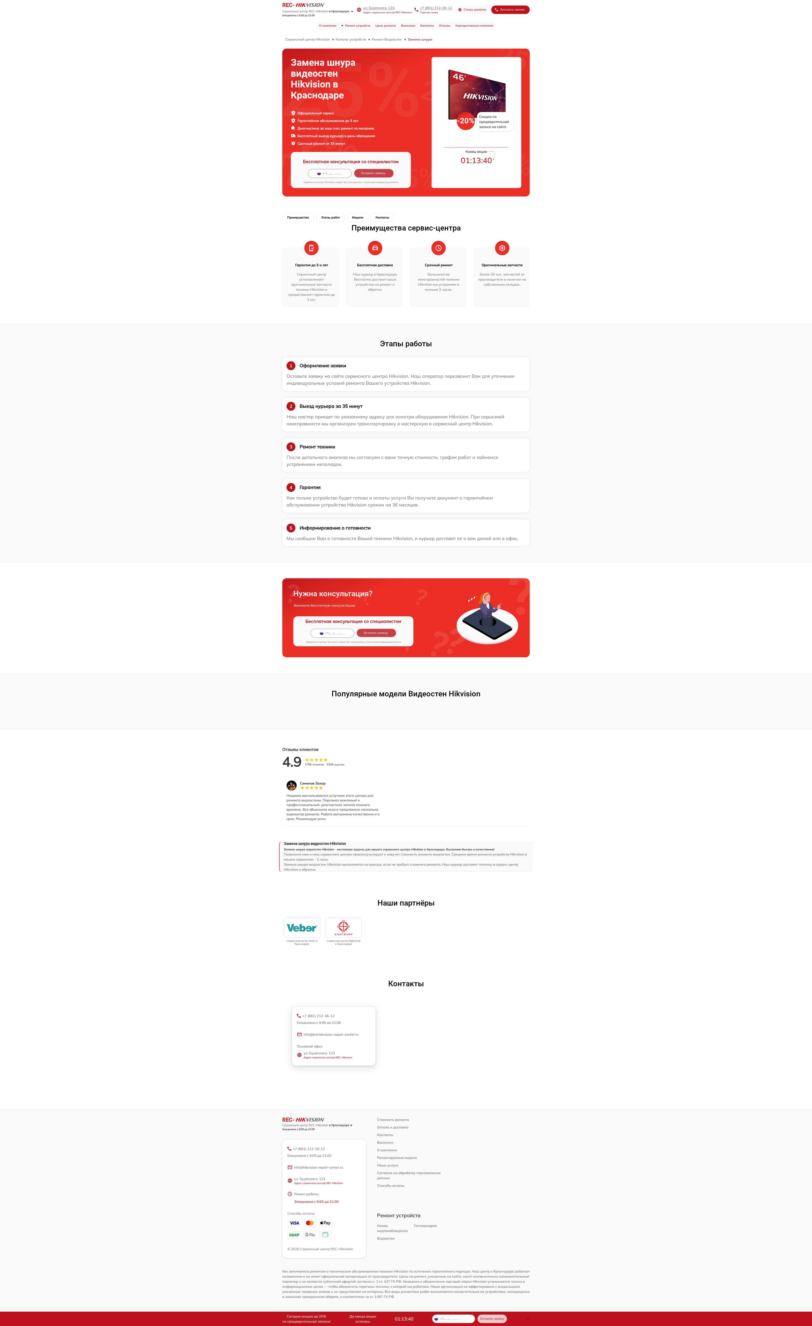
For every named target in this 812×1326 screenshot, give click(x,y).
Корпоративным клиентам (474, 25)
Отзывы (444, 25)
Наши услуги (387, 1165)
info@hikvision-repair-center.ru (318, 1167)
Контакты (427, 25)
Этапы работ (330, 217)
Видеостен (386, 1238)
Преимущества (298, 217)
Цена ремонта (385, 25)
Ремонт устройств (357, 25)
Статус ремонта (475, 9)
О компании (327, 25)
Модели (357, 217)
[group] (302, 932)
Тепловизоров (425, 1226)
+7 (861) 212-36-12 (436, 8)
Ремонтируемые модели (397, 1157)
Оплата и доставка (392, 1127)
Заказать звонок (512, 9)
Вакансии (408, 25)
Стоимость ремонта (393, 1119)
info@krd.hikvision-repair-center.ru (331, 1034)
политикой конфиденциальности (381, 182)
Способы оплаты (390, 1185)
